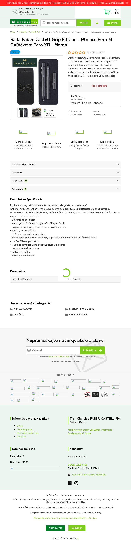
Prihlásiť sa (90, 350)
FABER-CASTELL (78, 314)
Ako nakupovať (24, 429)
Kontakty (21, 436)
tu (77, 538)
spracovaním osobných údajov (59, 357)
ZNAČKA (18, 314)
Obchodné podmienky (28, 433)
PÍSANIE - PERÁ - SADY (29, 32)
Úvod (12, 32)
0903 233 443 (26, 12)
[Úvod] (24, 22)
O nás (20, 425)
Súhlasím (76, 528)
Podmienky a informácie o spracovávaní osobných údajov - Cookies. (65, 518)
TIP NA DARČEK (23, 309)
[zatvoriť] (127, 3)
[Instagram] (77, 484)
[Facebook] (71, 484)
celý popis (110, 75)
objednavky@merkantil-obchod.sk (89, 474)
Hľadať (84, 22)
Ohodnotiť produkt (95, 52)
